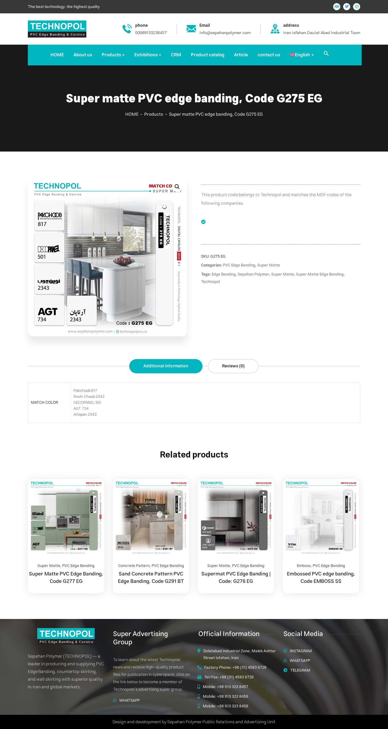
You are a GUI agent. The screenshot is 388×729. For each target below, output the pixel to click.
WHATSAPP (129, 700)
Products (153, 114)
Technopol (210, 281)
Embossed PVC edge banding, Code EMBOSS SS (321, 577)
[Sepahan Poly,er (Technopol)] (57, 29)
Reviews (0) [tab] (233, 366)
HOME (131, 114)
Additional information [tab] (165, 366)
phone (141, 25)
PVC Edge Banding (239, 265)
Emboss (304, 565)
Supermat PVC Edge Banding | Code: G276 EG (236, 577)
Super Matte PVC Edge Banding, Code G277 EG (66, 577)
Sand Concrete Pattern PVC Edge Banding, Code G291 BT (151, 577)
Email (204, 25)
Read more (93, 478)
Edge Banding (224, 274)
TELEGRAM (300, 670)
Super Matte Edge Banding (320, 274)
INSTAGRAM (301, 651)
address (291, 25)
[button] (326, 55)
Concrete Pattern (134, 565)
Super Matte (268, 265)
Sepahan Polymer (253, 274)
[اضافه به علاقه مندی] (93, 493)
